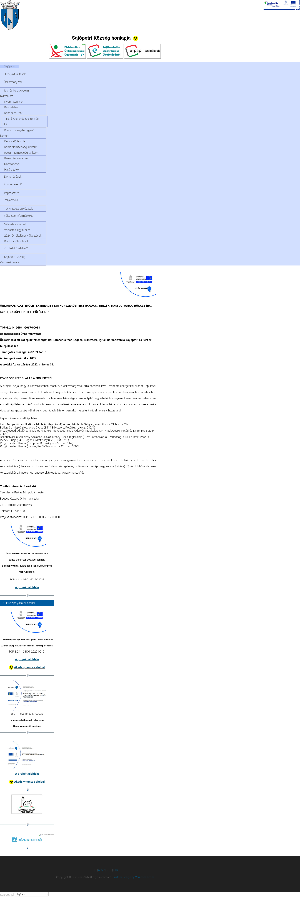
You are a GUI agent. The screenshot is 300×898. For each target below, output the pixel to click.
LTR (115, 870)
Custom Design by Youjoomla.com (133, 877)
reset (101, 870)
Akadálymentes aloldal (29, 667)
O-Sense (50, 835)
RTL (109, 870)
